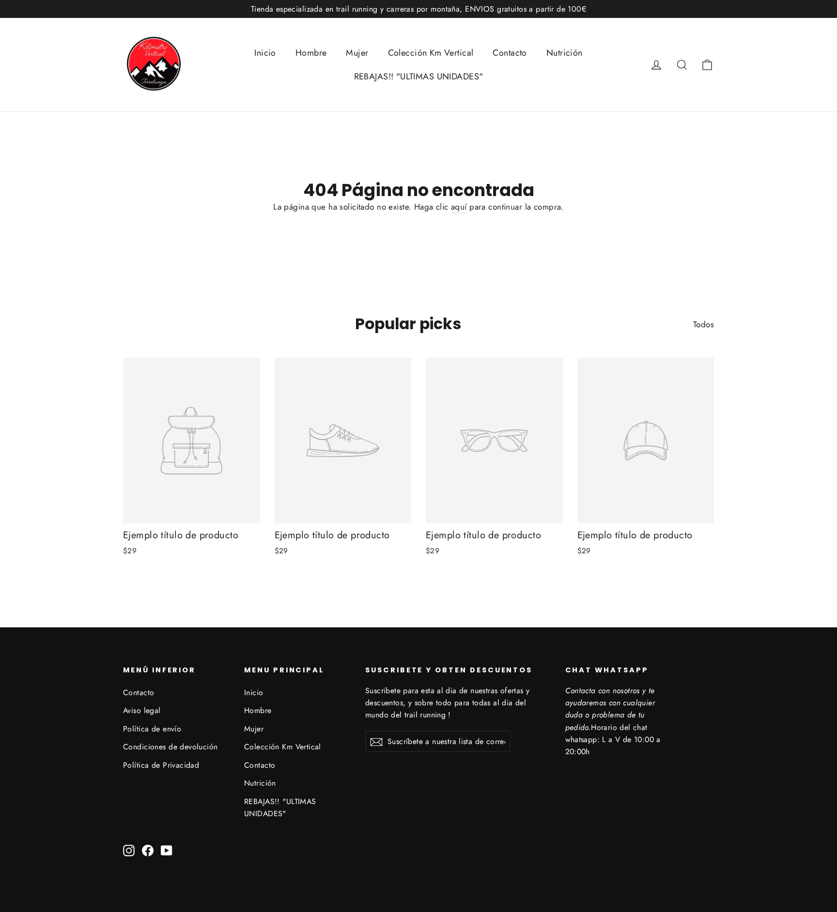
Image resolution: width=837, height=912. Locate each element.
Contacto (510, 52)
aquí (459, 207)
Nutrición (564, 52)
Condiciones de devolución (170, 746)
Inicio (265, 52)
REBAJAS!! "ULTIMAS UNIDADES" (418, 76)
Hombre (311, 52)
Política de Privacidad (161, 765)
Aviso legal (142, 710)
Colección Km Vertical (431, 52)
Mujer (357, 52)
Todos (703, 324)
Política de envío (152, 728)
